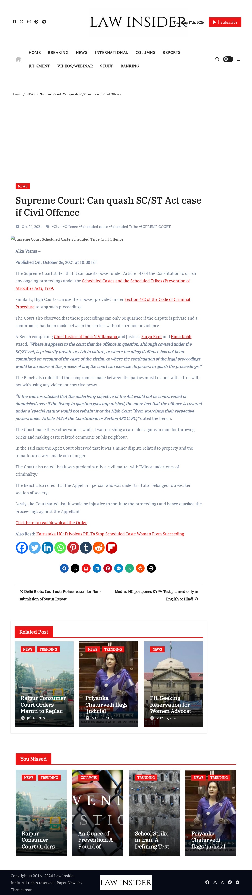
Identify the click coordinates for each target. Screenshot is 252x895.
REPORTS (172, 52)
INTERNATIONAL (111, 52)
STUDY (106, 66)
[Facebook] (22, 548)
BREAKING (58, 52)
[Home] (18, 59)
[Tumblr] (86, 548)
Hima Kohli (181, 336)
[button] (238, 59)
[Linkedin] (47, 548)
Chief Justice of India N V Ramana (86, 336)
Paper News (67, 882)
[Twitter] (35, 548)
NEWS (81, 52)
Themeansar (21, 889)
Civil (58, 226)
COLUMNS (146, 52)
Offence (71, 226)
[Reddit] (99, 548)
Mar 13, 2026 (102, 717)
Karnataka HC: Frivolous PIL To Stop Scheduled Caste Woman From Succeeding (109, 534)
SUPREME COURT (156, 226)
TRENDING (48, 649)
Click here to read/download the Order (51, 522)
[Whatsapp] (60, 548)
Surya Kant (151, 336)
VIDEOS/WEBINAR (75, 66)
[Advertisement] (126, 134)
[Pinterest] (73, 548)
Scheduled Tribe (124, 226)
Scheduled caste (94, 226)
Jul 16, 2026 (36, 717)
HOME (35, 52)
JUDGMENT (39, 66)
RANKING (130, 66)
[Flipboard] (111, 548)
